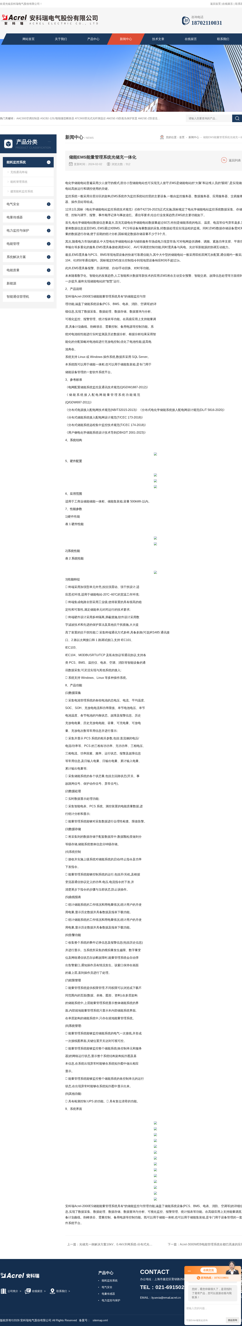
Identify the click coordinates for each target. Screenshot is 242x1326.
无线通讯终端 (18, 172)
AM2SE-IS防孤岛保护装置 (121, 118)
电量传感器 (15, 217)
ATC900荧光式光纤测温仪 (90, 118)
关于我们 (61, 39)
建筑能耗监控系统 (21, 191)
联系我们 (223, 39)
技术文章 (158, 39)
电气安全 (13, 204)
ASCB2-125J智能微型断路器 (57, 118)
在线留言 (227, 3)
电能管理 (13, 244)
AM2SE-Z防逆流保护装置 (153, 118)
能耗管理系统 (18, 181)
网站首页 (28, 39)
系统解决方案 (16, 257)
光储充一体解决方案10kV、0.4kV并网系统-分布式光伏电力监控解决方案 (128, 1244)
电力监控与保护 (18, 230)
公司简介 (13, 1291)
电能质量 (13, 270)
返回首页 (215, 3)
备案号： (84, 1320)
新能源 (11, 283)
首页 (182, 137)
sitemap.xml (100, 1320)
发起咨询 (232, 1320)
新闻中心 (126, 39)
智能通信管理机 (18, 296)
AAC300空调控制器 (28, 118)
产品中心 (93, 39)
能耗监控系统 (16, 162)
